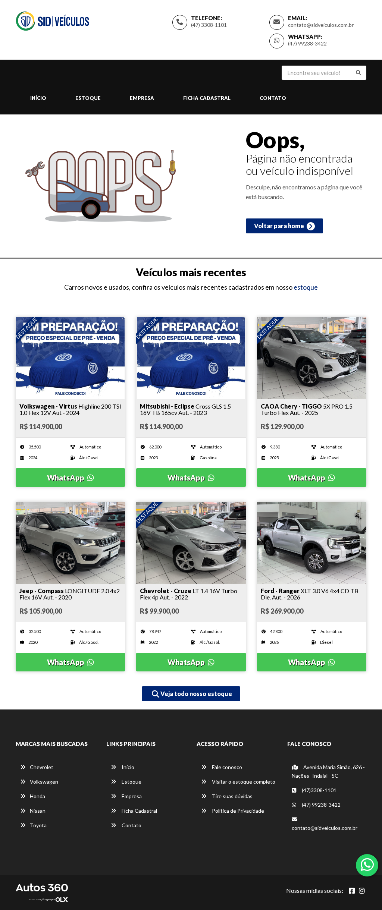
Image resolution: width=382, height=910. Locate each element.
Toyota (38, 825)
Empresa (142, 98)
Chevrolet (41, 767)
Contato (273, 98)
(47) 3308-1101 (209, 25)
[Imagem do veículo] (70, 358)
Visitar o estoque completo (243, 781)
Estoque (88, 98)
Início (38, 98)
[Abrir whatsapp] (367, 864)
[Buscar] (358, 73)
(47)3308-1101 (318, 790)
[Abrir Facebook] (352, 890)
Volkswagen (44, 781)
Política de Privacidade (237, 810)
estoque (306, 287)
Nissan (38, 810)
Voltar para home (279, 225)
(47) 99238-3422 (307, 43)
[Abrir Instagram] (362, 890)
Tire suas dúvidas (232, 796)
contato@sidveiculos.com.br (321, 25)
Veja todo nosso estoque (195, 693)
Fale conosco (226, 767)
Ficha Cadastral (207, 98)
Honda (37, 796)
